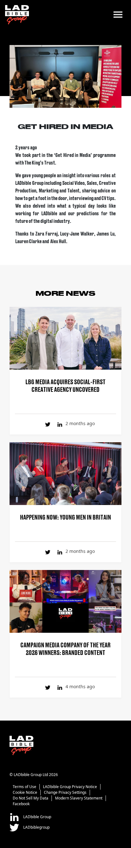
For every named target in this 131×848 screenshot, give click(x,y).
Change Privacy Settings (65, 792)
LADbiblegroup (36, 827)
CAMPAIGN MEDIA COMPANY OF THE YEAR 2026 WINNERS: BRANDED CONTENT (65, 648)
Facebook (21, 803)
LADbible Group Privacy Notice (70, 786)
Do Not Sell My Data (30, 798)
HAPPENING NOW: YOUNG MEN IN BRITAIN (65, 517)
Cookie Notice (25, 792)
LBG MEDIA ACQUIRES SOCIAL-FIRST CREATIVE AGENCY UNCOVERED (65, 385)
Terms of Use (24, 786)
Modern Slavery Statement (78, 798)
